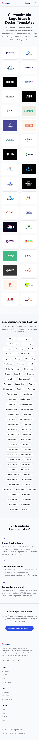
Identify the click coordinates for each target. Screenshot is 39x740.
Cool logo (20, 364)
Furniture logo (12, 394)
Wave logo (14, 509)
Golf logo (12, 399)
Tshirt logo (12, 504)
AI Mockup (5, 692)
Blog (3, 713)
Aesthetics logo (12, 344)
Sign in (28, 3)
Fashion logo (19, 384)
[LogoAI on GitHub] (18, 660)
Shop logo (27, 474)
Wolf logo (25, 509)
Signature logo (12, 479)
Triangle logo (26, 499)
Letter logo (27, 414)
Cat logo (18, 359)
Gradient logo (25, 399)
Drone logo (10, 379)
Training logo (12, 499)
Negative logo (26, 439)
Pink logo (28, 459)
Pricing (4, 709)
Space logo (7, 489)
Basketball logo (11, 354)
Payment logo (13, 449)
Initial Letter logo (26, 404)
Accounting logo (24, 339)
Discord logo (28, 369)
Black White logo (27, 354)
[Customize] (10, 53)
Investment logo (27, 409)
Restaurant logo (13, 474)
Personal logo (12, 454)
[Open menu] (35, 3)
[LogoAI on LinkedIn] (13, 660)
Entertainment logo (25, 379)
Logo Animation (7, 699)
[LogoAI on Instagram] (8, 660)
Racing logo (25, 469)
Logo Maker (6, 671)
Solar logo (26, 484)
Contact (4, 717)
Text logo (32, 489)
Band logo (31, 349)
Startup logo (20, 489)
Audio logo (7, 349)
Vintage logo (25, 504)
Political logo (26, 464)
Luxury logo (11, 419)
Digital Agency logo (13, 369)
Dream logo (18, 374)
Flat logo (32, 384)
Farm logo (7, 384)
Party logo (25, 444)
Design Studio (6, 682)
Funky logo (32, 389)
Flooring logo (8, 389)
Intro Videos (6, 696)
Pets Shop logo (26, 454)
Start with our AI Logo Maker (18, 628)
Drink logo (30, 374)
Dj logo (7, 374)
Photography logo (14, 459)
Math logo (27, 424)
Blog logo (7, 359)
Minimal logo (12, 429)
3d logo (11, 339)
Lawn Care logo (13, 414)
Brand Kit (5, 678)
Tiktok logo (13, 494)
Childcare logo (30, 359)
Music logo (12, 439)
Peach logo (27, 449)
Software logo (14, 484)
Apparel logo (27, 344)
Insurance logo (11, 409)
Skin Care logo (27, 479)
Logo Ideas (5, 675)
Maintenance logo (26, 419)
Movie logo (27, 434)
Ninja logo (13, 444)
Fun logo (20, 389)
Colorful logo (8, 364)
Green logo (11, 404)
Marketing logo (13, 424)
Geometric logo (26, 394)
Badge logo (20, 349)
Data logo (32, 364)
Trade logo (26, 494)
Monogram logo (13, 434)
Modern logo (26, 429)
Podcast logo (12, 464)
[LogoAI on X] (3, 660)
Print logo (13, 469)
